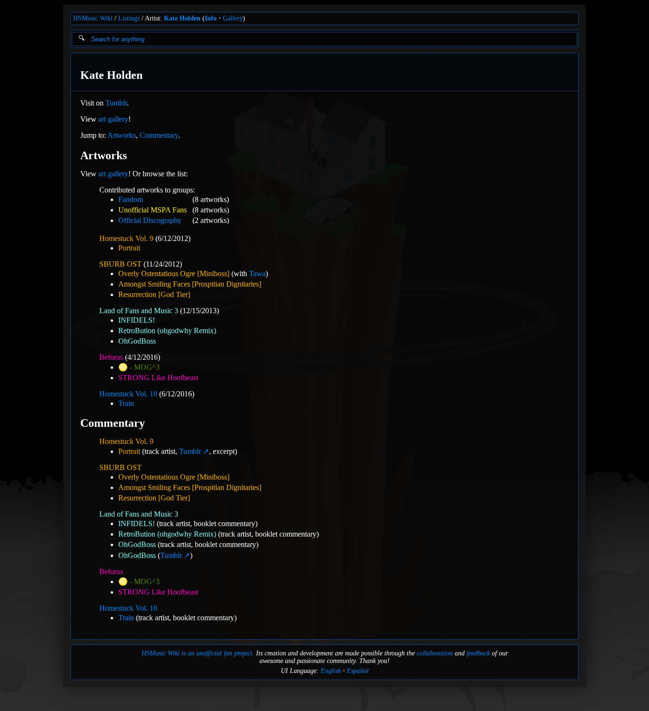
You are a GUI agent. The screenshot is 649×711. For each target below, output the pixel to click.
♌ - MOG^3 (139, 367)
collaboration (435, 653)
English (331, 670)
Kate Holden (182, 18)
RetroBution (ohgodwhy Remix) (167, 331)
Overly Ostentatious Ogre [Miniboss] (173, 273)
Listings (129, 18)
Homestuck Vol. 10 (128, 394)
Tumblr (116, 103)
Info (211, 18)
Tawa (257, 273)
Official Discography (149, 220)
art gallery (113, 119)
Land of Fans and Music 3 (138, 311)
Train (126, 403)
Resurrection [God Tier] (154, 294)
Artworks (121, 135)
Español (358, 670)
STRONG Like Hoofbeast (158, 378)
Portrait (129, 248)
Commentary (159, 135)
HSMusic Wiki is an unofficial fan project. (198, 653)
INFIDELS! (136, 320)
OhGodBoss (137, 341)
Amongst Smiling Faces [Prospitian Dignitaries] (189, 284)
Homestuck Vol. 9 (126, 238)
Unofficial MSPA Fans (152, 210)
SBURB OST (120, 264)
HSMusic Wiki (93, 18)
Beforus (111, 357)
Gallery (233, 18)
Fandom (130, 199)
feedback (478, 653)
